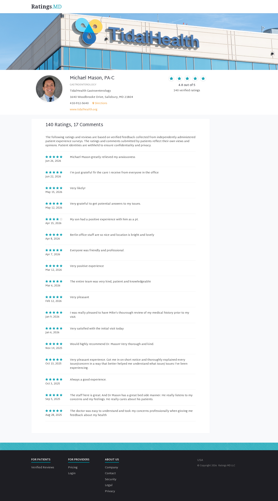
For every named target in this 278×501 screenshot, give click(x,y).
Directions (101, 103)
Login (71, 473)
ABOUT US (112, 459)
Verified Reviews (42, 467)
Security (110, 479)
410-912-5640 (79, 103)
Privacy (110, 491)
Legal (109, 485)
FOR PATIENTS (40, 459)
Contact (110, 473)
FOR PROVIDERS (78, 459)
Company (111, 467)
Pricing (73, 467)
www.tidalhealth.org (83, 109)
